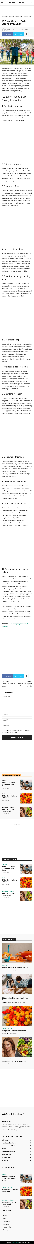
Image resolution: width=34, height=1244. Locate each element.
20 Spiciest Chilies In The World (9, 797)
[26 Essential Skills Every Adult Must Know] (26, 785)
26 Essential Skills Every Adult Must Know (8, 784)
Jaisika (9, 30)
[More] (27, 34)
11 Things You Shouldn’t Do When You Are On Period (8, 685)
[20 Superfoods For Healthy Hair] (26, 812)
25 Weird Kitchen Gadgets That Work (16, 967)
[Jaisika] (3, 29)
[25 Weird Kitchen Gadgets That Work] (17, 953)
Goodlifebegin (15, 1242)
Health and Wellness (8, 16)
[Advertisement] (17, 9)
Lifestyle (4, 780)
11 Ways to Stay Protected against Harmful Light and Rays (25, 685)
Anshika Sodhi (6, 970)
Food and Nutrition (7, 793)
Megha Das (5, 1033)
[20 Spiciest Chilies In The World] (26, 798)
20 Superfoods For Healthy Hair (8, 810)
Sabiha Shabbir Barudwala (9, 1002)
